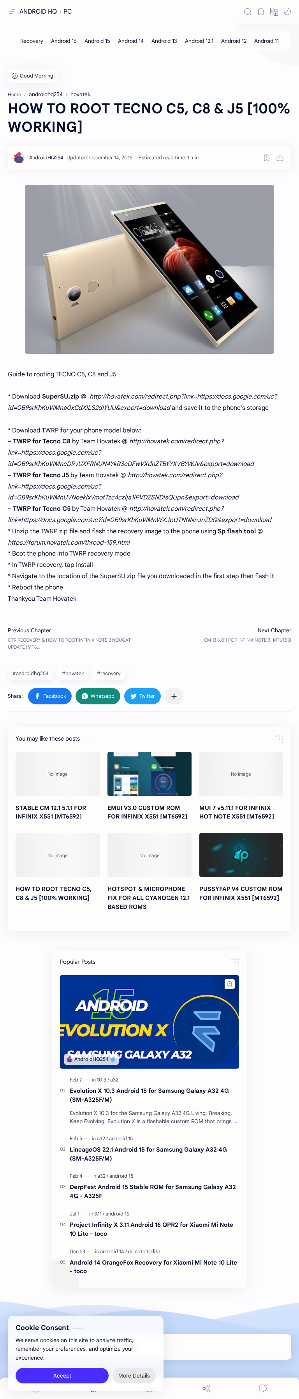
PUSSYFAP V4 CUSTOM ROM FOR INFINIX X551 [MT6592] (241, 893)
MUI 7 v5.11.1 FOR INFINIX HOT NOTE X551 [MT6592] (236, 812)
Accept (62, 1375)
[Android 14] (131, 41)
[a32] (114, 1079)
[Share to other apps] (174, 696)
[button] (274, 12)
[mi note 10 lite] (144, 1251)
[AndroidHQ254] (46, 157)
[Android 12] (233, 41)
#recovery (109, 673)
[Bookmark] (261, 12)
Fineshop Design (191, 1346)
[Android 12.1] (199, 41)
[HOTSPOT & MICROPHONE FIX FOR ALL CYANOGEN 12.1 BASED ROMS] (149, 855)
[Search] (247, 12)
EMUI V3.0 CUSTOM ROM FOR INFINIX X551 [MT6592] (147, 812)
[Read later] (267, 158)
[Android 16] (64, 41)
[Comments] (262, 1388)
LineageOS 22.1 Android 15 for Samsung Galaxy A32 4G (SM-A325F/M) (148, 1154)
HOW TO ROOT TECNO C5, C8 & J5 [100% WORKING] (53, 893)
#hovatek (73, 673)
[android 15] (121, 1138)
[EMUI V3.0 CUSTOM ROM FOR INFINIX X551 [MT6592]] (149, 774)
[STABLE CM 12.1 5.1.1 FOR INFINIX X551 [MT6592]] (58, 774)
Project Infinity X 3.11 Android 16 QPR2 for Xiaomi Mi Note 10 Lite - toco (151, 1229)
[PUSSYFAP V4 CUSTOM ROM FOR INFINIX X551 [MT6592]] (241, 855)
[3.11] (99, 1213)
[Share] (206, 1388)
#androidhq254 (30, 673)
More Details (134, 1375)
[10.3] (103, 1079)
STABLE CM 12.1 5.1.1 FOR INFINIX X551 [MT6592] (51, 812)
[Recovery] (31, 41)
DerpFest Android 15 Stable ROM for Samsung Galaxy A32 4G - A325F (153, 1191)
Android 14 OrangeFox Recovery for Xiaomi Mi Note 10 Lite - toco (153, 1267)
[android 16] (117, 1213)
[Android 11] (266, 41)
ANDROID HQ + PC (45, 12)
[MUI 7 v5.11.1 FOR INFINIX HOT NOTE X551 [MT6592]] (241, 774)
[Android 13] (164, 41)
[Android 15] (97, 41)
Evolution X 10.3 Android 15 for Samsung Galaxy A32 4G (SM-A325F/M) (149, 1095)
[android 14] (113, 1251)
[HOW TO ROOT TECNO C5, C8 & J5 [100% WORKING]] (58, 855)
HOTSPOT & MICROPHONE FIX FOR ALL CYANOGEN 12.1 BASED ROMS (148, 897)
